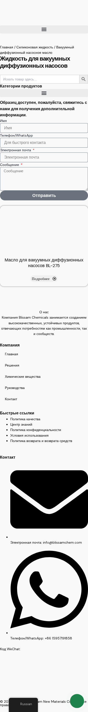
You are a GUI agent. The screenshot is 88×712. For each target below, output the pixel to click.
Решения (12, 365)
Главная (6, 47)
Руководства (15, 388)
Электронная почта (16, 150)
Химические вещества (23, 376)
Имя (3, 121)
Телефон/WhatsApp (16, 135)
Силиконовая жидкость (34, 47)
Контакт (11, 399)
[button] (44, 29)
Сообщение (10, 164)
